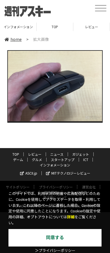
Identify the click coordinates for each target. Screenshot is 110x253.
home (16, 39)
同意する (55, 237)
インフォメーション (18, 26)
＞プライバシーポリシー (55, 250)
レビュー (91, 26)
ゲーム (18, 159)
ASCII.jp (31, 173)
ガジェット (80, 154)
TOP (55, 26)
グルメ (37, 159)
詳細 (70, 217)
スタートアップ (62, 159)
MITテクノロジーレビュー (70, 173)
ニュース (56, 154)
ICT (85, 159)
